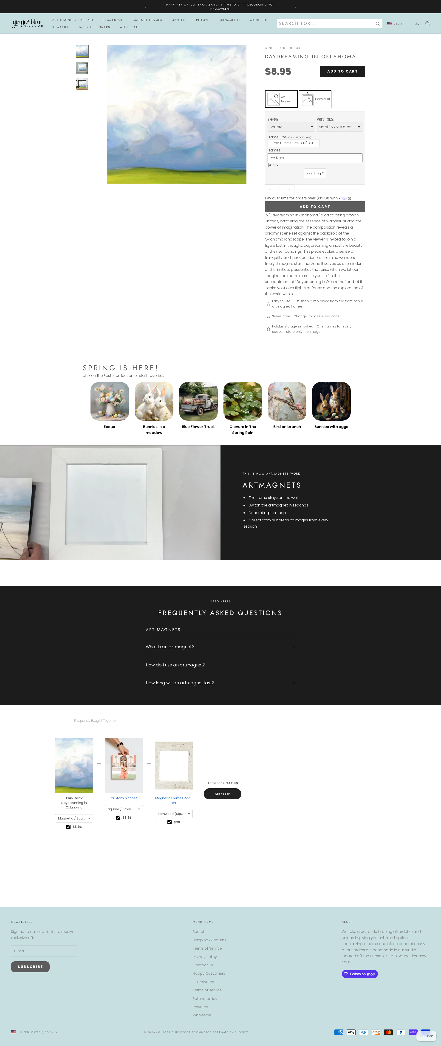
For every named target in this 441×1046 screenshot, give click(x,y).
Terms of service (207, 990)
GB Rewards (203, 981)
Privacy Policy (205, 956)
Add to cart (342, 71)
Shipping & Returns (209, 940)
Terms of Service (207, 948)
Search (199, 931)
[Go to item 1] (82, 51)
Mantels (179, 20)
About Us (258, 20)
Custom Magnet (124, 798)
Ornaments (230, 20)
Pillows (203, 20)
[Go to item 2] (82, 67)
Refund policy (205, 998)
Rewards (60, 27)
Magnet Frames (147, 20)
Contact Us (203, 965)
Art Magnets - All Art (73, 20)
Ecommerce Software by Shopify (220, 1032)
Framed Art (113, 20)
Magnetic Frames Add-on (173, 800)
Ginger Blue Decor (282, 48)
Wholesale (130, 27)
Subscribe (30, 966)
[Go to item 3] (82, 84)
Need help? (315, 173)
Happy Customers (94, 27)
